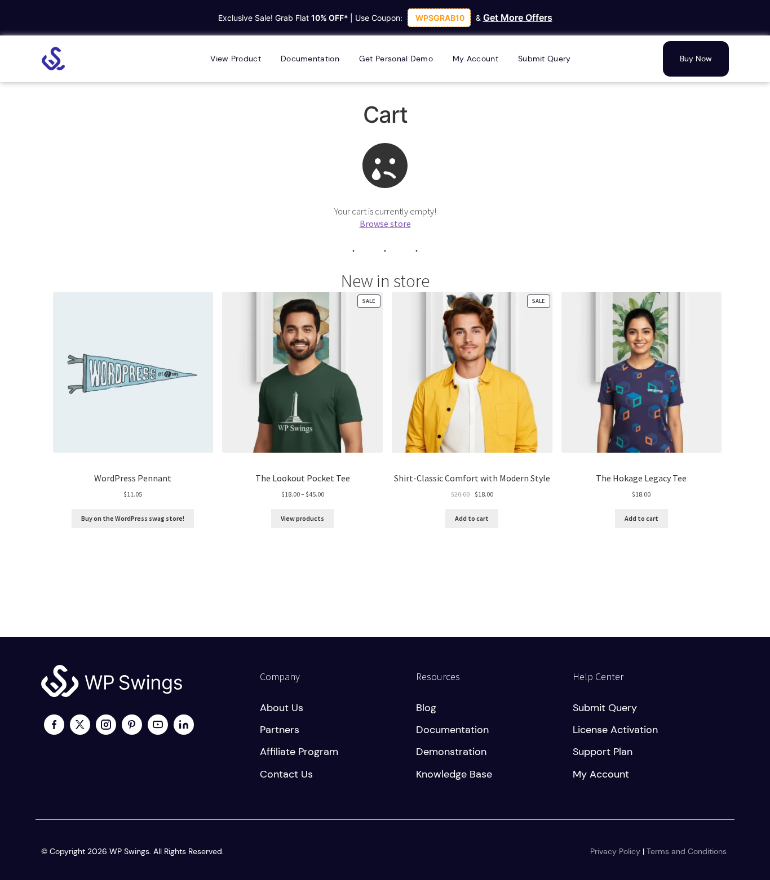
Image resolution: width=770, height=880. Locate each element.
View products (302, 518)
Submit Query (605, 707)
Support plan (602, 751)
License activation (615, 729)
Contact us (286, 774)
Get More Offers (517, 17)
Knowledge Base (454, 774)
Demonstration (451, 751)
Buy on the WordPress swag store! (132, 518)
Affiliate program (299, 751)
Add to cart (472, 518)
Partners (279, 729)
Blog (426, 707)
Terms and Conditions (687, 851)
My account (601, 774)
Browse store (385, 223)
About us (281, 707)
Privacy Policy (615, 851)
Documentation (452, 729)
